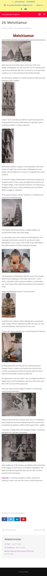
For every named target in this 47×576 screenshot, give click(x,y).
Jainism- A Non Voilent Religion (14, 513)
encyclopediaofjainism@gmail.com (20, 5)
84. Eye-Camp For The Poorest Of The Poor (19, 551)
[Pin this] (23, 519)
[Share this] (4, 519)
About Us (39, 5)
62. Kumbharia (9, 548)
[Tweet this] (11, 519)
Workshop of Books (24, 28)
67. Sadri (7, 544)
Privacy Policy (23, 572)
